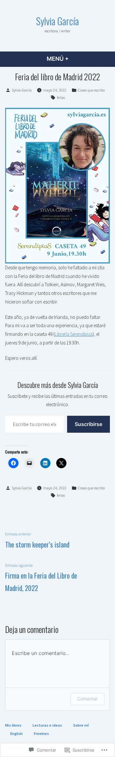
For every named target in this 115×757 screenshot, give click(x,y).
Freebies (41, 733)
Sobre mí (81, 725)
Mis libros (13, 725)
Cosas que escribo (91, 90)
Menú (74, 58)
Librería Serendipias (74, 334)
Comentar (87, 698)
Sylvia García (57, 20)
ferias (61, 97)
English (16, 733)
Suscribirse (88, 424)
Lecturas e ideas (47, 725)
